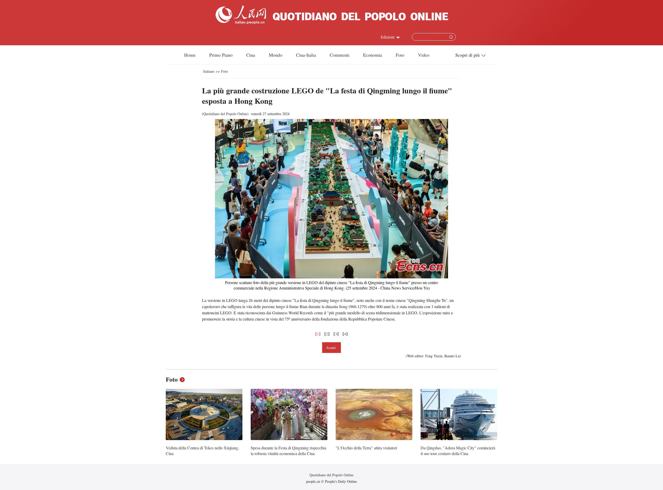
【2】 (327, 333)
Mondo (275, 55)
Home (190, 55)
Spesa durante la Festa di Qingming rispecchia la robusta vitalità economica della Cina (288, 450)
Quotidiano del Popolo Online (225, 113)
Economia (372, 55)
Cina (250, 55)
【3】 (336, 333)
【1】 (317, 333)
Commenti (339, 55)
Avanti (331, 347)
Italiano (208, 71)
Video (423, 55)
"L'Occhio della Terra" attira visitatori (366, 447)
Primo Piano (221, 55)
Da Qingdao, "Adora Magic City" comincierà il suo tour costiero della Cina (458, 450)
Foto (400, 55)
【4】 (345, 333)
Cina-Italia (306, 55)
